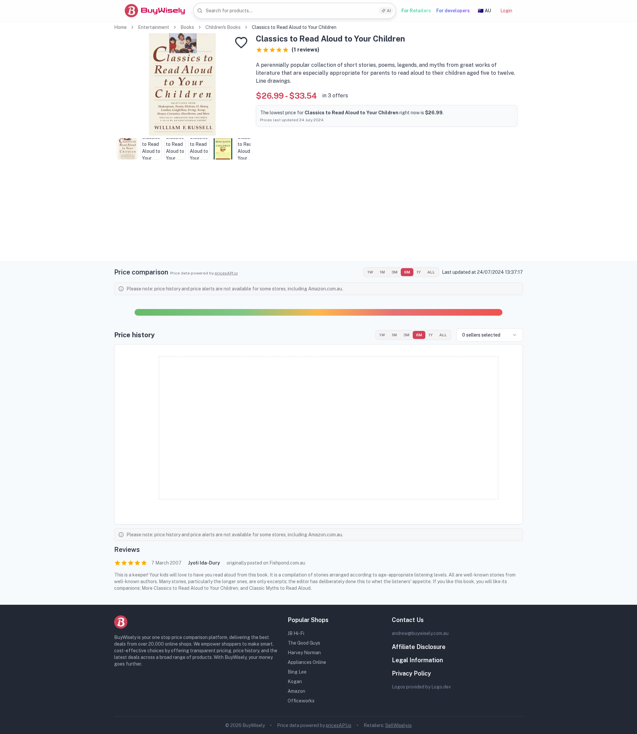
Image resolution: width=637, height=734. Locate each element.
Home (120, 27)
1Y (419, 272)
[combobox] (294, 11)
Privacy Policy (411, 673)
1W (370, 272)
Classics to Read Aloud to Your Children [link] (294, 27)
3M (394, 272)
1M (382, 272)
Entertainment (153, 27)
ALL (431, 272)
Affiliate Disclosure (419, 646)
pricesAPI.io (226, 273)
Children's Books (223, 27)
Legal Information (417, 660)
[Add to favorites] (241, 42)
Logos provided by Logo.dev (421, 686)
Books (187, 27)
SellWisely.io (398, 725)
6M (407, 272)
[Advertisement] (318, 214)
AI (389, 10)
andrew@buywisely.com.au (420, 633)
